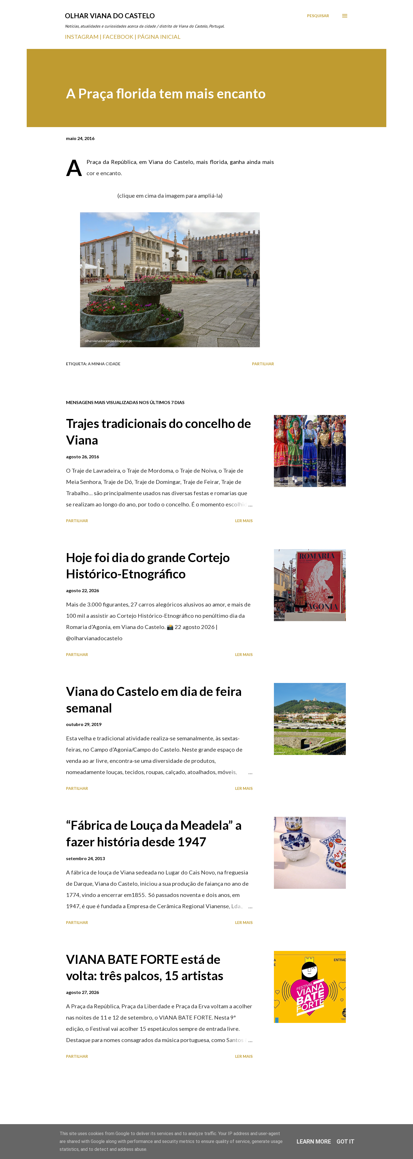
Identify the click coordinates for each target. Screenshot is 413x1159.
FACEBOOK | (119, 36)
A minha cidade (104, 363)
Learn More (314, 1141)
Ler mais (244, 520)
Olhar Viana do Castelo (110, 16)
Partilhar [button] (263, 363)
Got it (346, 1141)
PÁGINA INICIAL (159, 36)
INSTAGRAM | (84, 36)
